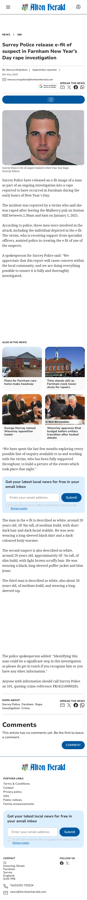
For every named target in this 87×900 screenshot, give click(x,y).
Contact (8, 788)
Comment (73, 745)
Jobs (6, 796)
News (6, 34)
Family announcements (18, 804)
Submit (71, 497)
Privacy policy (12, 792)
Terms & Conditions (16, 784)
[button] (8, 7)
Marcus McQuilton (17, 69)
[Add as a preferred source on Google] (47, 86)
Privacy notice (19, 508)
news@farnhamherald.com (28, 892)
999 (19, 34)
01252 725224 (24, 885)
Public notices (12, 800)
